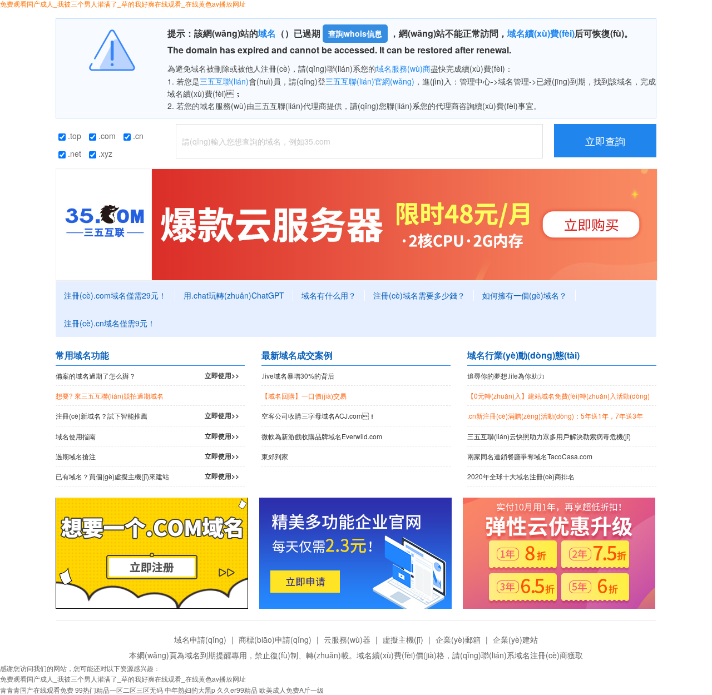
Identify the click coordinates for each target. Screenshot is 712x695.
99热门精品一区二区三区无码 (119, 689)
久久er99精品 (237, 689)
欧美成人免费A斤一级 (291, 689)
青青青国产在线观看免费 (36, 689)
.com (106, 135)
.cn (137, 135)
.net (73, 153)
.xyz (104, 153)
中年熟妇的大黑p (190, 689)
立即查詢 (605, 140)
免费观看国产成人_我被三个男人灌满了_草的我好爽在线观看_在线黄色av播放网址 (123, 678)
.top (73, 135)
